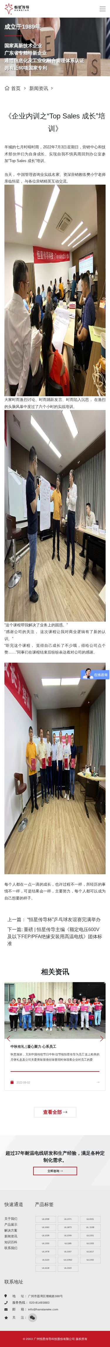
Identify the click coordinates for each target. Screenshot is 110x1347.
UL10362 (68, 1259)
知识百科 (10, 1242)
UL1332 (90, 1259)
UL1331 (90, 1235)
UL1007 (68, 1251)
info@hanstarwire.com (43, 1309)
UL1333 (90, 1243)
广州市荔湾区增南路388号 (45, 1296)
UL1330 (45, 1243)
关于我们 (10, 1218)
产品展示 (10, 1224)
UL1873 (68, 1227)
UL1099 (68, 1235)
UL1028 (45, 1235)
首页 (16, 88)
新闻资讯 (38, 88)
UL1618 (45, 1268)
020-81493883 (39, 1302)
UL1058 (45, 1219)
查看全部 (53, 1112)
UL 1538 (90, 1227)
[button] (102, 1038)
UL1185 (68, 1243)
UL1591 (90, 1219)
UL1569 (68, 1268)
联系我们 (10, 1248)
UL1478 (45, 1251)
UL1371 (68, 1219)
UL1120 (45, 1259)
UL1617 (90, 1251)
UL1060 (45, 1227)
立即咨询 (54, 1171)
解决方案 (10, 1230)
